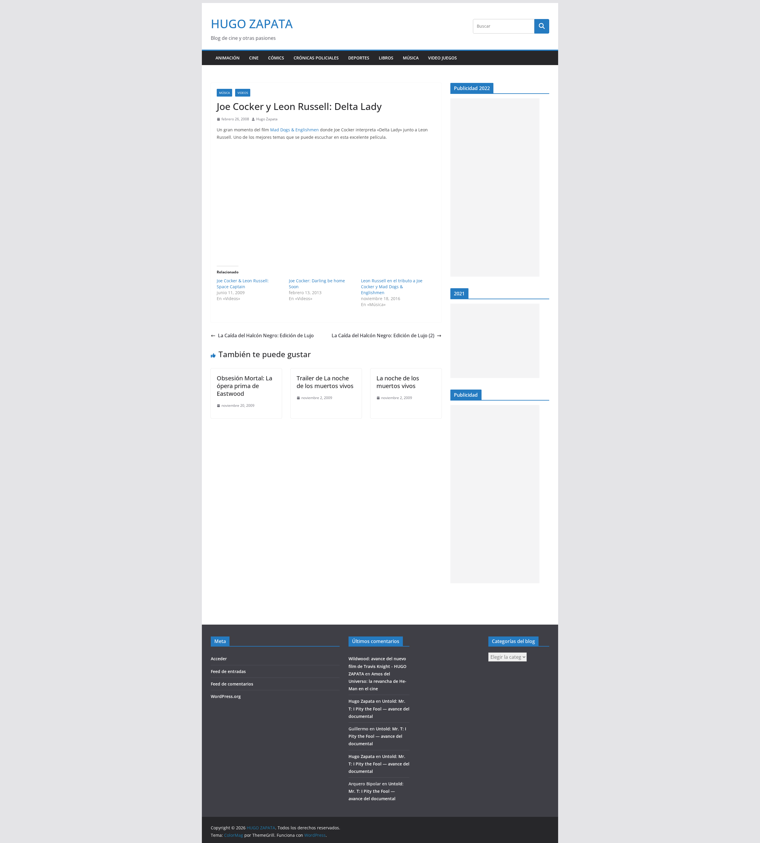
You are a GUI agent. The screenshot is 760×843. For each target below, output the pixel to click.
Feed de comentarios (232, 684)
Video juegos (442, 58)
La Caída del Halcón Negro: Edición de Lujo (266, 335)
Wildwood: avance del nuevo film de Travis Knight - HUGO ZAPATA (377, 666)
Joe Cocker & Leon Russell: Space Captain (243, 283)
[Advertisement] (494, 187)
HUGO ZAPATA (252, 23)
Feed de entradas (228, 671)
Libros (386, 58)
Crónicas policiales (316, 58)
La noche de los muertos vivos (397, 382)
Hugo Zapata (267, 119)
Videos (243, 93)
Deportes (358, 58)
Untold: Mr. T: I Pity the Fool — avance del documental (379, 708)
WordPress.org (226, 696)
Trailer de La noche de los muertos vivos (325, 382)
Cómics (276, 58)
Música (411, 58)
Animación (228, 58)
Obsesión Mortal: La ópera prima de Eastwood (244, 386)
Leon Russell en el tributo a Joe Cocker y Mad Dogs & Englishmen (391, 286)
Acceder (219, 658)
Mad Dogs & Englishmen (295, 130)
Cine (254, 58)
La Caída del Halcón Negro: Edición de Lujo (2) (383, 335)
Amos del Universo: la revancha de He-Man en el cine (377, 681)
